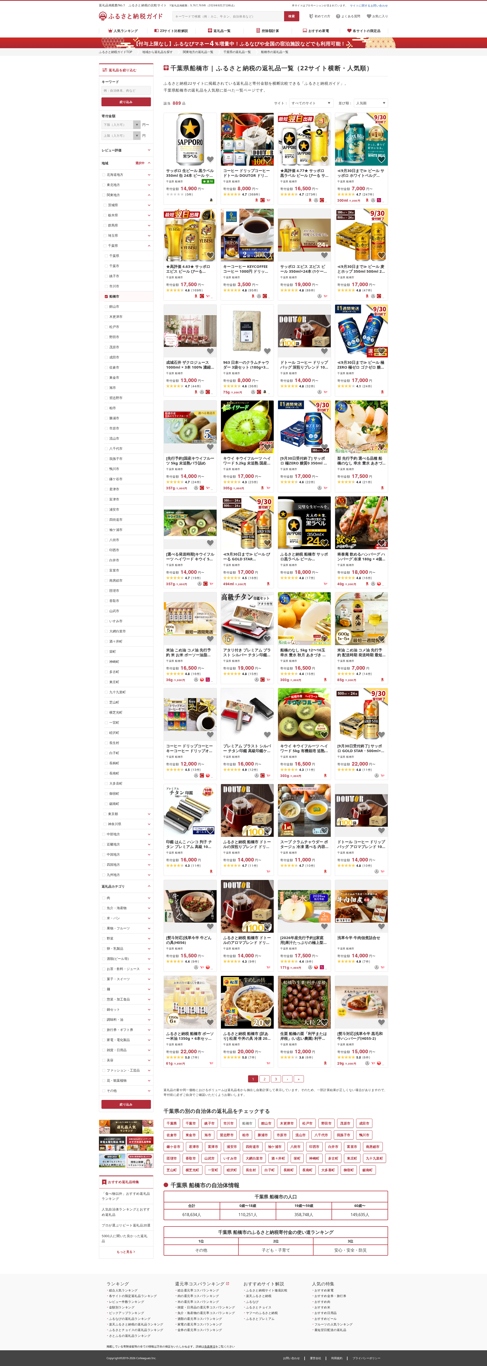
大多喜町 (328, 1170)
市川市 (228, 1123)
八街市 (295, 1146)
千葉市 (191, 1123)
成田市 (364, 1123)
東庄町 (352, 1158)
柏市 (245, 1135)
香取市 (191, 1158)
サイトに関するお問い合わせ (369, 5)
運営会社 (315, 1358)
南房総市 (373, 1146)
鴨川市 (364, 1135)
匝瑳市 (172, 1158)
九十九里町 (374, 1158)
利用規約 (336, 1358)
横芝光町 (192, 1170)
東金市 (191, 1135)
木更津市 (287, 1123)
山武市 (209, 1158)
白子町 (270, 1170)
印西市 (314, 1146)
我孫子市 (344, 1135)
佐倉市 (172, 1135)
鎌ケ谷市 (173, 1146)
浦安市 (232, 1146)
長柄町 (289, 1170)
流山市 (300, 1135)
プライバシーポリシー (366, 1358)
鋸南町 (367, 1170)
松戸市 (307, 1123)
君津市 (194, 1146)
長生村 (251, 1170)
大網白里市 (254, 1158)
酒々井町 (278, 1158)
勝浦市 (263, 1135)
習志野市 (227, 1135)
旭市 (207, 1135)
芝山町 (172, 1170)
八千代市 (321, 1135)
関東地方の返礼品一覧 (198, 52)
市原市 (282, 1135)
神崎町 (314, 1158)
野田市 (326, 1123)
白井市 (333, 1146)
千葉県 (172, 1123)
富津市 (213, 1146)
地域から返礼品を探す (157, 52)
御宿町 (349, 1170)
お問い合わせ (291, 1358)
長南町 (307, 1170)
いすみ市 (230, 1158)
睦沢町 (232, 1170)
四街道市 (252, 1146)
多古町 (333, 1158)
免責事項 (209, 1346)
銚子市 (209, 1123)
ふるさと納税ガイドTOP (115, 52)
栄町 (297, 1158)
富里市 (352, 1146)
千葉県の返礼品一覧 (237, 52)
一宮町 (213, 1170)
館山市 (266, 1123)
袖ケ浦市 (275, 1146)
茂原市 (345, 1123)
